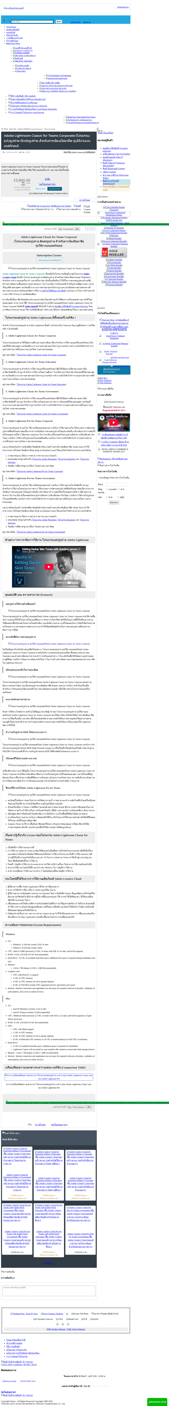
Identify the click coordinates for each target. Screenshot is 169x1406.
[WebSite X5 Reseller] (114, 228)
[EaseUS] (114, 210)
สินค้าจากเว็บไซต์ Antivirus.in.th (111, 182)
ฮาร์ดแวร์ (27, 68)
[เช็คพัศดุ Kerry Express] (52, 1313)
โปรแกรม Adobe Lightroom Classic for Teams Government (42, 414)
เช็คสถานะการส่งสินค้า (67, 91)
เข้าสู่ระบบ (86, 22)
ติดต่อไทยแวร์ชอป (13, 44)
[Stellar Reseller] (114, 238)
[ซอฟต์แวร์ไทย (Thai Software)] (104, 383)
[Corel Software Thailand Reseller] (113, 361)
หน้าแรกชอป (11, 27)
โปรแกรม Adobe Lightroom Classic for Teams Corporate (41, 355)
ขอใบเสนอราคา (122, 7)
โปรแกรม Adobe (49, 129)
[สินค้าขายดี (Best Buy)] (102, 378)
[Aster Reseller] (114, 268)
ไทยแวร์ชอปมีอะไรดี (37, 99)
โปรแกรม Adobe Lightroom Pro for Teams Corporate (39, 471)
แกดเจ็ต (26, 66)
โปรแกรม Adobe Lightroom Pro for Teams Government (40, 532)
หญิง (122, 497)
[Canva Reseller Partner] (114, 207)
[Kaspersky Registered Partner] (114, 217)
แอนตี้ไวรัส (27, 48)
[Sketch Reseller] (114, 271)
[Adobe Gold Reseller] (114, 257)
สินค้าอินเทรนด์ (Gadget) (114, 168)
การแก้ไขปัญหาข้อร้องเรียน (46, 109)
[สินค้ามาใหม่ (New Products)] (104, 380)
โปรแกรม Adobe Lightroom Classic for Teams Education (41, 384)
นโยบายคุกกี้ (54, 1398)
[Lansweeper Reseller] (114, 276)
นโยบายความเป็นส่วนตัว (35, 1398)
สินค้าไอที (12, 129)
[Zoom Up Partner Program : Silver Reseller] (113, 225)
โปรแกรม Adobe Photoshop (44, 459)
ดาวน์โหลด (84, 200)
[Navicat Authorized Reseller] (114, 241)
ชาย (110, 497)
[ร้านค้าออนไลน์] (14, 8)
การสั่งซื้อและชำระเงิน (14, 38)
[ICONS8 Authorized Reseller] (114, 233)
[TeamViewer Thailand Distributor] (113, 337)
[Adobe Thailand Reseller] (113, 353)
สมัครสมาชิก (75, 22)
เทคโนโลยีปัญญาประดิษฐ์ (53, 291)
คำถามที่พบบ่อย (12, 41)
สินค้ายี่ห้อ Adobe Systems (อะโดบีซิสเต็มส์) (79, 152)
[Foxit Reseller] (114, 262)
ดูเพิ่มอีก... (49, 1263)
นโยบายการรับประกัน (39, 106)
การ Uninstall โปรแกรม (17, 1356)
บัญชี (21, 58)
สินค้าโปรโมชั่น (12, 35)
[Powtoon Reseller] (114, 285)
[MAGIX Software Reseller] (114, 282)
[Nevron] (113, 235)
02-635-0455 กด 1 (28, 1381)
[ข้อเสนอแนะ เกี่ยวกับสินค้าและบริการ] (113, 462)
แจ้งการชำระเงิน (60, 88)
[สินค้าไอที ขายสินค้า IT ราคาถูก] (17, 1362)
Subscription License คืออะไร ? (49, 260)
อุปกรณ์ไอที (10, 32)
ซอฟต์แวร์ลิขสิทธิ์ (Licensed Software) (30, 129)
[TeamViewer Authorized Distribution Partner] (113, 215)
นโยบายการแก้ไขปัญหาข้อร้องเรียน (22, 1353)
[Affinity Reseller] (114, 260)
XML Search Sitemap (76, 1329)
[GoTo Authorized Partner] (114, 230)
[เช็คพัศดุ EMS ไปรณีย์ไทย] (24, 1313)
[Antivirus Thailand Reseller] (113, 329)
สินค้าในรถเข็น (105, 133)
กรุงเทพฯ (113, 489)
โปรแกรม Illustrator (66, 459)
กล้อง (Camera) (109, 172)
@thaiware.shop (9, 1381)
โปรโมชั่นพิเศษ (65, 76)
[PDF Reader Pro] (114, 220)
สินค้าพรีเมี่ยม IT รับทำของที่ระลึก (116, 188)
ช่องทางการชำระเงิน (64, 86)
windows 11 (28, 50)
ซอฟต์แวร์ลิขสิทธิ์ (12, 30)
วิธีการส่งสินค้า (30, 96)
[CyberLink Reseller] (114, 279)
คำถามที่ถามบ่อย (14, 1343)
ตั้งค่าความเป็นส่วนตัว (11, 1398)
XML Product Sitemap (56, 1329)
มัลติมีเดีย (26, 53)
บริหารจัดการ (30, 56)
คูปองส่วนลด (62, 78)
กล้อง (23, 71)
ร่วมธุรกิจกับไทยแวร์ (91, 123)
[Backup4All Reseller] (114, 273)
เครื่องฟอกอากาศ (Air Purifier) (116, 154)
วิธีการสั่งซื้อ (55, 83)
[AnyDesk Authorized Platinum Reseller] (113, 246)
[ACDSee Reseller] (114, 265)
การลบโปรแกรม (38, 113)
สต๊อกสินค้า (28, 61)
